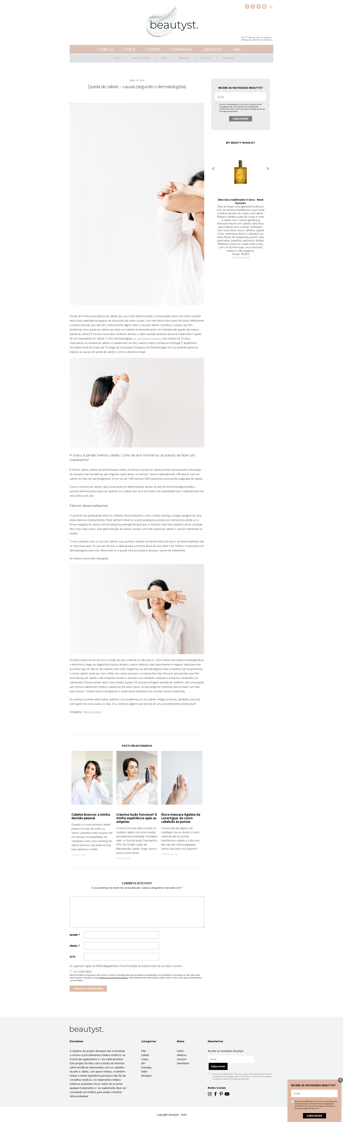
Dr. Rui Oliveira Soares (147, 338)
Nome (75, 935)
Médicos (213, 49)
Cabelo (106, 49)
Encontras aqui (240, 250)
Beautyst (184, 58)
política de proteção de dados (113, 977)
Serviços (205, 58)
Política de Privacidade (239, 109)
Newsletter (228, 58)
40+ (238, 49)
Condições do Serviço (257, 109)
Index (164, 58)
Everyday (183, 49)
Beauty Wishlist (140, 58)
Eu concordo (83, 971)
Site (72, 956)
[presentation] (213, 168)
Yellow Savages (92, 712)
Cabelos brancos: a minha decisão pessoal (90, 816)
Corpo (154, 49)
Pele (131, 49)
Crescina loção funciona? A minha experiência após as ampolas (136, 818)
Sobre (116, 58)
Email (75, 945)
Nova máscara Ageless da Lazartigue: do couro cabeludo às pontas (180, 818)
